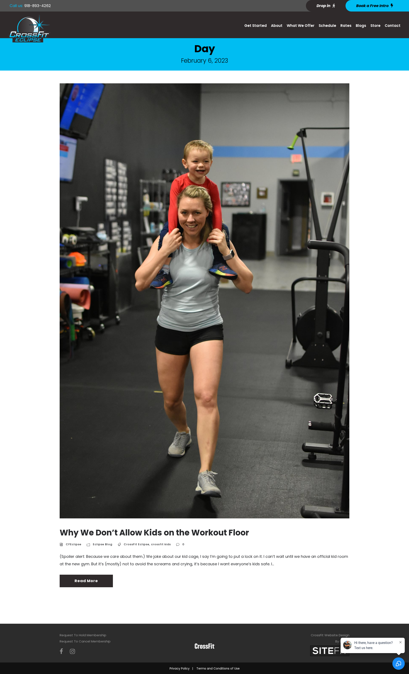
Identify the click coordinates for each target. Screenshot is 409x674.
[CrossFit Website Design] (329, 650)
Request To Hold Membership (83, 635)
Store (375, 25)
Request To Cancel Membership (85, 641)
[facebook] (61, 651)
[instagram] (72, 651)
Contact (392, 25)
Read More (86, 580)
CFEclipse (73, 544)
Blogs (361, 25)
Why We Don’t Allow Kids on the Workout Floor (154, 532)
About (276, 25)
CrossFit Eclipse (136, 544)
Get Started (255, 25)
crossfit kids (161, 544)
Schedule (327, 25)
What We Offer (300, 25)
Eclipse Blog (102, 544)
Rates (345, 25)
